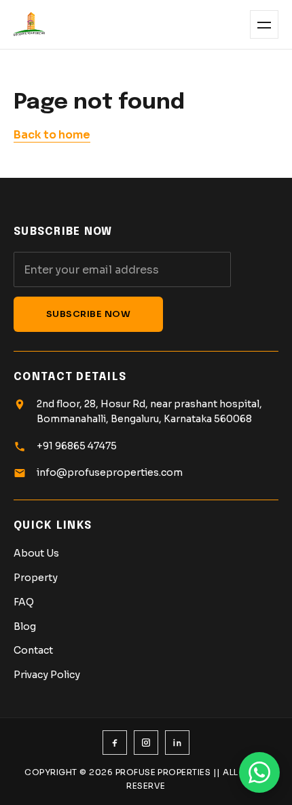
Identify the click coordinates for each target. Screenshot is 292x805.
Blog (25, 626)
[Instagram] (146, 742)
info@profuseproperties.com (110, 472)
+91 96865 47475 (77, 446)
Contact (33, 650)
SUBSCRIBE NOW (88, 314)
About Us (36, 553)
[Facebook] (115, 742)
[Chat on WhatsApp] (259, 772)
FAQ (24, 602)
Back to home (52, 135)
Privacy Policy (47, 675)
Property (36, 578)
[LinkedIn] (177, 742)
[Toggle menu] (264, 24)
